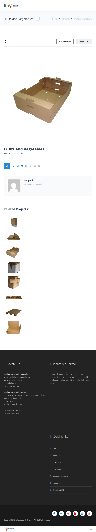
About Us (56, 455)
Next (83, 41)
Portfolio (66, 19)
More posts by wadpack (33, 184)
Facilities (58, 462)
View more (14, 221)
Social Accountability (60, 476)
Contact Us (57, 483)
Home (55, 19)
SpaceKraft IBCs (58, 490)
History (58, 469)
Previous (66, 41)
